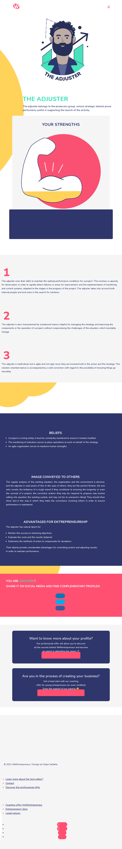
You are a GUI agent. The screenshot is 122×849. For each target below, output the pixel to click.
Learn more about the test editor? (24, 779)
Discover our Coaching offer (61, 692)
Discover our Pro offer (61, 655)
